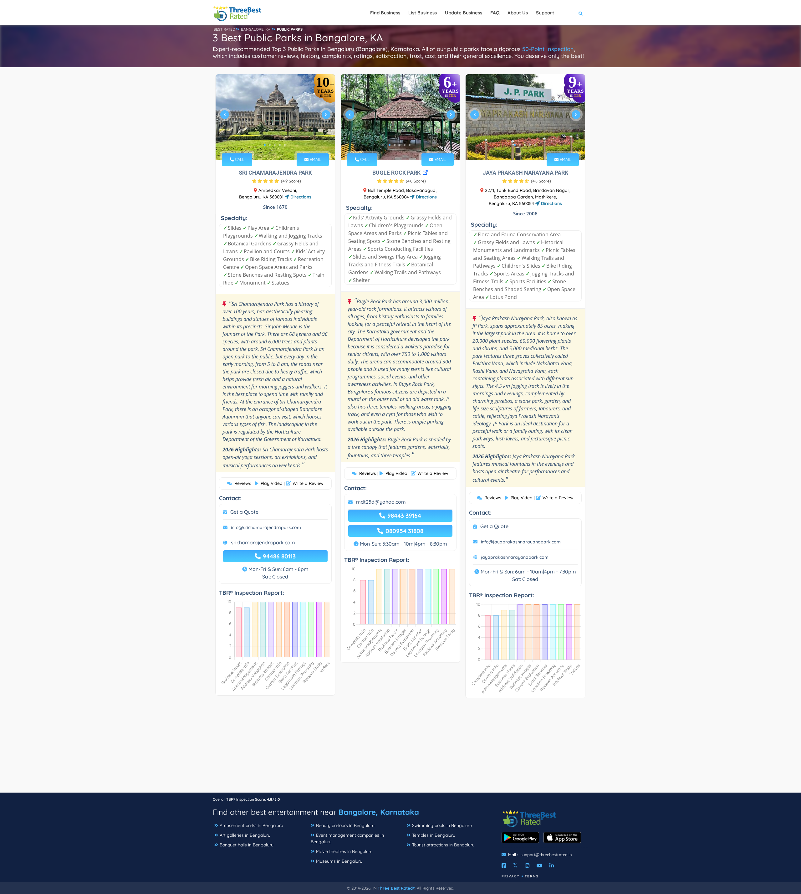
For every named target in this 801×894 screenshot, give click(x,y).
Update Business (463, 13)
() (291, 180)
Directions (300, 197)
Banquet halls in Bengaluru (246, 845)
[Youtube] (539, 865)
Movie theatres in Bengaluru (344, 851)
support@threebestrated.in (546, 854)
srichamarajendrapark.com (263, 542)
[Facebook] (504, 865)
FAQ (494, 13)
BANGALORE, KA (255, 29)
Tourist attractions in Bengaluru (443, 845)
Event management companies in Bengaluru (347, 838)
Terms (532, 876)
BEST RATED (224, 29)
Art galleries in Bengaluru (245, 835)
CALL (239, 159)
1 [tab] (265, 145)
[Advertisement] (400, 748)
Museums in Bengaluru (339, 861)
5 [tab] (285, 145)
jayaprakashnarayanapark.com (514, 557)
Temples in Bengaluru (433, 835)
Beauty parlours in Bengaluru (345, 825)
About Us (518, 13)
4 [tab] (280, 145)
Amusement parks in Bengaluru (251, 825)
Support (545, 13)
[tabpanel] (275, 117)
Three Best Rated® (396, 888)
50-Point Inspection (548, 49)
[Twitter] (515, 865)
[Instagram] (527, 865)
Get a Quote (244, 512)
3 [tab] (275, 145)
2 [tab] (270, 145)
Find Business (385, 13)
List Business (422, 13)
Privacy (511, 876)
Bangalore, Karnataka (379, 812)
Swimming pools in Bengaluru (442, 825)
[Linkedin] (551, 865)
